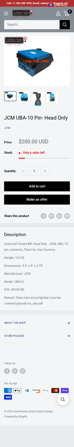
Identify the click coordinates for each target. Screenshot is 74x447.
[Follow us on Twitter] (15, 371)
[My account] (58, 13)
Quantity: (10, 171)
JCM (7, 127)
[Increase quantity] (45, 171)
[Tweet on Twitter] (59, 216)
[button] (63, 399)
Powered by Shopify (15, 416)
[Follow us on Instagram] (22, 371)
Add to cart (37, 186)
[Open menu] (6, 13)
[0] (66, 13)
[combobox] (32, 24)
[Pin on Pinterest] (51, 216)
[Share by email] (67, 216)
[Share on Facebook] (43, 216)
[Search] (65, 24)
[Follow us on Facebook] (7, 371)
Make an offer (37, 199)
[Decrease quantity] (23, 171)
